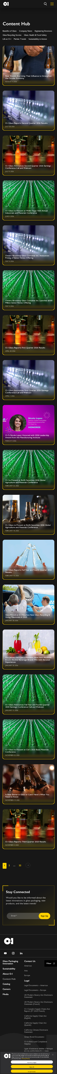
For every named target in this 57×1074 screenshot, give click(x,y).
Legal (26, 980)
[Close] (53, 1054)
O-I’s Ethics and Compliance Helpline (35, 1043)
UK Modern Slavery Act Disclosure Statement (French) (38, 1003)
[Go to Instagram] (13, 953)
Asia (26, 971)
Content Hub (9, 979)
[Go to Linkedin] (21, 953)
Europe (27, 975)
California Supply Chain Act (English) (35, 1017)
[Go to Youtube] (5, 953)
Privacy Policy (26, 1058)
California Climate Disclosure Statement (36, 1031)
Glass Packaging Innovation (10, 962)
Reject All (32, 1067)
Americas (28, 966)
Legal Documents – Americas (36, 985)
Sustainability (9, 968)
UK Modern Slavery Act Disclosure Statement (38, 996)
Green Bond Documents (34, 1037)
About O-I (8, 974)
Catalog (6, 984)
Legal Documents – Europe (35, 990)
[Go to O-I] (6, 4)
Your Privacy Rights (31, 1062)
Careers (6, 989)
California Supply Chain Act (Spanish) (35, 1024)
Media (5, 994)
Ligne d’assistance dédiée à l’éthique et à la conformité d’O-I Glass (38, 1050)
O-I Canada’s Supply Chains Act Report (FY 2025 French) (37, 1010)
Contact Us (29, 961)
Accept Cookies (32, 1071)
